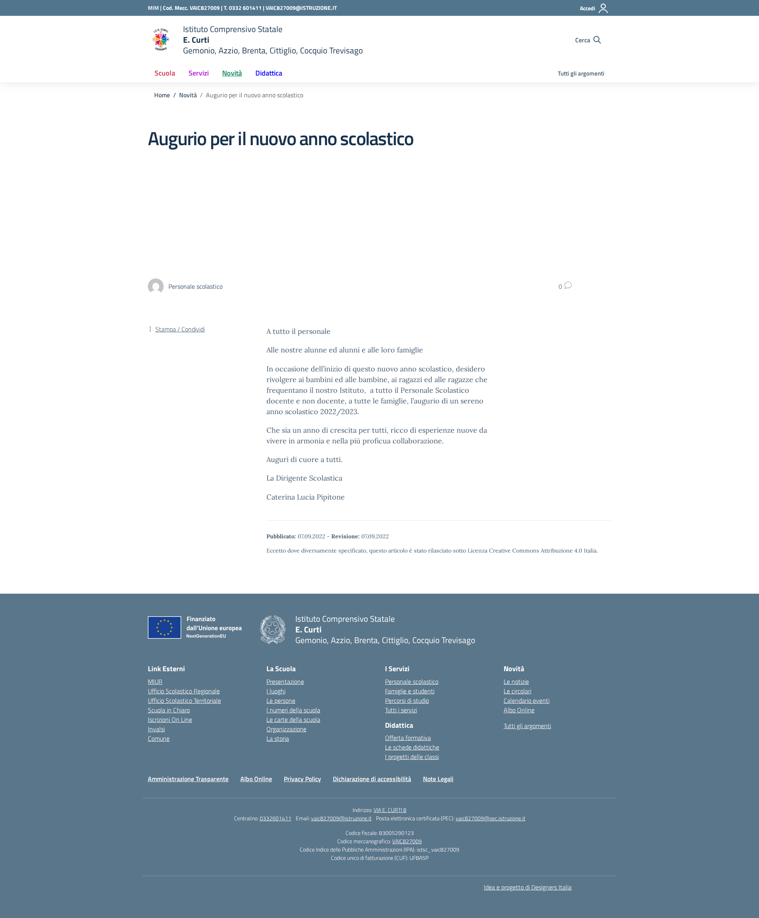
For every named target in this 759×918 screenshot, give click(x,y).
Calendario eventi (526, 700)
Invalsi (156, 729)
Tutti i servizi (401, 710)
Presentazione (285, 681)
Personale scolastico (411, 681)
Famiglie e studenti (409, 691)
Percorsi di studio (407, 700)
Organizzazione (286, 729)
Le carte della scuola (293, 719)
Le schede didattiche (412, 747)
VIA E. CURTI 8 (390, 810)
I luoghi (275, 691)
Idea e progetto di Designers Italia (528, 887)
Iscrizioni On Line (170, 719)
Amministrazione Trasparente (188, 779)
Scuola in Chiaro (169, 710)
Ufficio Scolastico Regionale (184, 691)
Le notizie (516, 681)
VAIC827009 (407, 841)
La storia (277, 738)
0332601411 (275, 818)
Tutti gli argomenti (581, 73)
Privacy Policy (302, 779)
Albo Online (519, 710)
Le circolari (517, 691)
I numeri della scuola (293, 710)
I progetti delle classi (412, 756)
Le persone (280, 700)
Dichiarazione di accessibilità (372, 779)
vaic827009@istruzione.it (341, 818)
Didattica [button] (268, 73)
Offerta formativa (408, 737)
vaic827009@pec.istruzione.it (490, 818)
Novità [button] (232, 73)
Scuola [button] (165, 73)
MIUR (155, 681)
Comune (159, 738)
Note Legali (438, 779)
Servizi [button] (199, 73)
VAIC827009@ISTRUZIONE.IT (301, 8)
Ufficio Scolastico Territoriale (184, 700)
